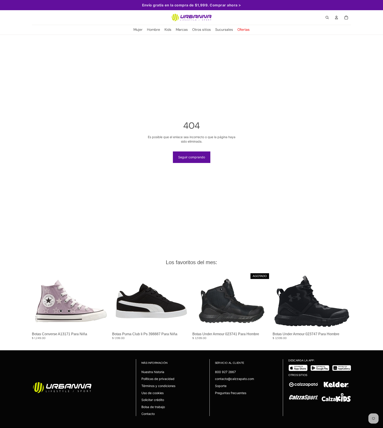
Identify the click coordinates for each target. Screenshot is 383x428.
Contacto (148, 414)
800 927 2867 (225, 372)
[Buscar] (327, 17)
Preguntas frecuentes (230, 393)
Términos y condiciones (158, 386)
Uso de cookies (152, 393)
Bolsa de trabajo (153, 407)
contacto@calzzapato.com (234, 379)
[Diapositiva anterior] (38, 301)
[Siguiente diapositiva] (103, 301)
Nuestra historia (152, 372)
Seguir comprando (191, 157)
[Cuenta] (336, 17)
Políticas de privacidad (157, 379)
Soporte (221, 386)
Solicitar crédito (152, 400)
